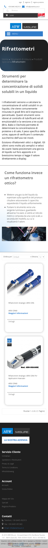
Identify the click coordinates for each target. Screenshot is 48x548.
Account (5, 485)
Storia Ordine (7, 489)
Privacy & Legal (8, 463)
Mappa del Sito (8, 498)
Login (20, 2)
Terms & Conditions (10, 467)
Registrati (27, 2)
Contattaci (6, 456)
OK (35, 546)
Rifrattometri (18, 61)
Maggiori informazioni (18, 313)
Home (5, 59)
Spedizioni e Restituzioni (11, 460)
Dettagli (11, 321)
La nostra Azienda (15, 440)
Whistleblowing (8, 471)
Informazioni (26, 546)
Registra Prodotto (38, 2)
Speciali (5, 502)
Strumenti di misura (21, 59)
